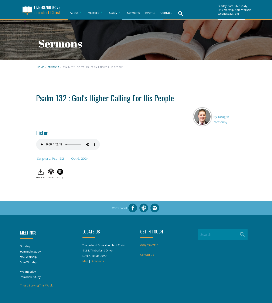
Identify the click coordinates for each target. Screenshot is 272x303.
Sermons (133, 12)
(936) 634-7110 (149, 245)
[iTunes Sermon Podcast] (144, 208)
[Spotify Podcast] (155, 208)
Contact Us (147, 255)
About (74, 12)
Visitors (93, 12)
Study (113, 12)
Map (85, 261)
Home (40, 67)
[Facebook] (133, 208)
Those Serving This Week (36, 285)
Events (150, 12)
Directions (97, 261)
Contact (166, 12)
